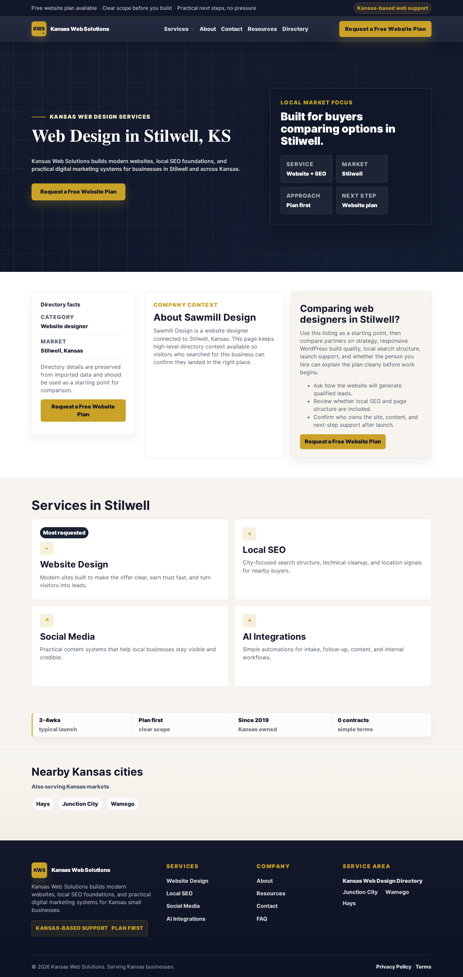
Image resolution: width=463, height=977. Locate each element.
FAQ (262, 918)
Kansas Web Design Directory (383, 880)
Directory (295, 28)
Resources (262, 28)
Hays (43, 803)
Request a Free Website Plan (385, 28)
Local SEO (179, 893)
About (208, 28)
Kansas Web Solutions (80, 28)
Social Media (183, 905)
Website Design (187, 880)
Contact (231, 28)
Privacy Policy (393, 966)
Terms (423, 966)
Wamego (123, 803)
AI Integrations (185, 918)
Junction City (80, 803)
